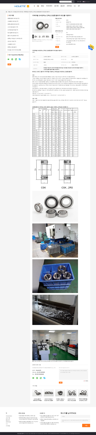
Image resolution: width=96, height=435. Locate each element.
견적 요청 (79, 1)
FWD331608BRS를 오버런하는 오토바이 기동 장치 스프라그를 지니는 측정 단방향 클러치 (83, 399)
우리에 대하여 (49, 5)
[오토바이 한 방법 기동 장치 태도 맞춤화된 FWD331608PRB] (49, 393)
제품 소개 (10, 11)
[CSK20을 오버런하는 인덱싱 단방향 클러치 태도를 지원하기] (42, 26)
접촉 (57, 46)
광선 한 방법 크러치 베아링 (40, 361)
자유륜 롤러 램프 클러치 (68, 361)
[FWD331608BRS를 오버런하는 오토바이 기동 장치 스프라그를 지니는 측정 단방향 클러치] (83, 393)
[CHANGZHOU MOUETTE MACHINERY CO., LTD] (21, 6)
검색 (73, 1)
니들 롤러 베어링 (12, 21)
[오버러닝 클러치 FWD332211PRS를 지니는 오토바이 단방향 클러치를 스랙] (37, 393)
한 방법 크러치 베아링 (18, 11)
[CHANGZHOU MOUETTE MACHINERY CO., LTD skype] (20, 59)
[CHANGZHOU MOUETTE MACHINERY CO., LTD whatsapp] (13, 59)
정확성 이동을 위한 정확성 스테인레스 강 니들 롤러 (49, 420)
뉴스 (75, 5)
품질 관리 (63, 5)
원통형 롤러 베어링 (12, 18)
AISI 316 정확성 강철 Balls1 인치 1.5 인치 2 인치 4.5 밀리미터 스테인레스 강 (28, 422)
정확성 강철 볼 (11, 47)
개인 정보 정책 (20, 433)
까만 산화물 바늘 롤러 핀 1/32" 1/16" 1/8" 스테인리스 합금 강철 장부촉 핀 (49, 416)
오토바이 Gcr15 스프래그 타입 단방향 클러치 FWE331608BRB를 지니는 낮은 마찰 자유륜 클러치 (71, 399)
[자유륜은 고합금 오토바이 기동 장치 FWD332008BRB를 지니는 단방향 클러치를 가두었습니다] (60, 393)
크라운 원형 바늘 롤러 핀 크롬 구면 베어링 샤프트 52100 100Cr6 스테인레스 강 (49, 423)
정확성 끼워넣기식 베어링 (14, 38)
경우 (79, 5)
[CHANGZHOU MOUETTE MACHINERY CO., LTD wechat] (17, 59)
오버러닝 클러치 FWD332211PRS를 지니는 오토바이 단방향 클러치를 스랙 (37, 399)
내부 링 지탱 (11, 41)
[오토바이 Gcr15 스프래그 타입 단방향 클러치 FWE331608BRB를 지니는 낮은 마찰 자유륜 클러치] (72, 393)
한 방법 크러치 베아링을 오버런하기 (55, 361)
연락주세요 (69, 5)
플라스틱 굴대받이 (12, 35)
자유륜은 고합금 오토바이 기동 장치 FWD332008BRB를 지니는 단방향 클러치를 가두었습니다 (60, 399)
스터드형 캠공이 (12, 27)
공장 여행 (56, 5)
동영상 (42, 5)
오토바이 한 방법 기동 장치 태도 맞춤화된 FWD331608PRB (48, 399)
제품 (38, 5)
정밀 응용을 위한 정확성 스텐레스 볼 (27, 415)
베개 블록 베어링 (12, 32)
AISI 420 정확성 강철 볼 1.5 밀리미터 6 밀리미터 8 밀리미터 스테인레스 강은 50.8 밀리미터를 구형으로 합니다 (28, 418)
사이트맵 (8, 425)
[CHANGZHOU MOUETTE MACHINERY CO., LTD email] (9, 59)
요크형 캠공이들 (12, 30)
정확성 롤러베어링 (12, 24)
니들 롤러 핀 (11, 44)
